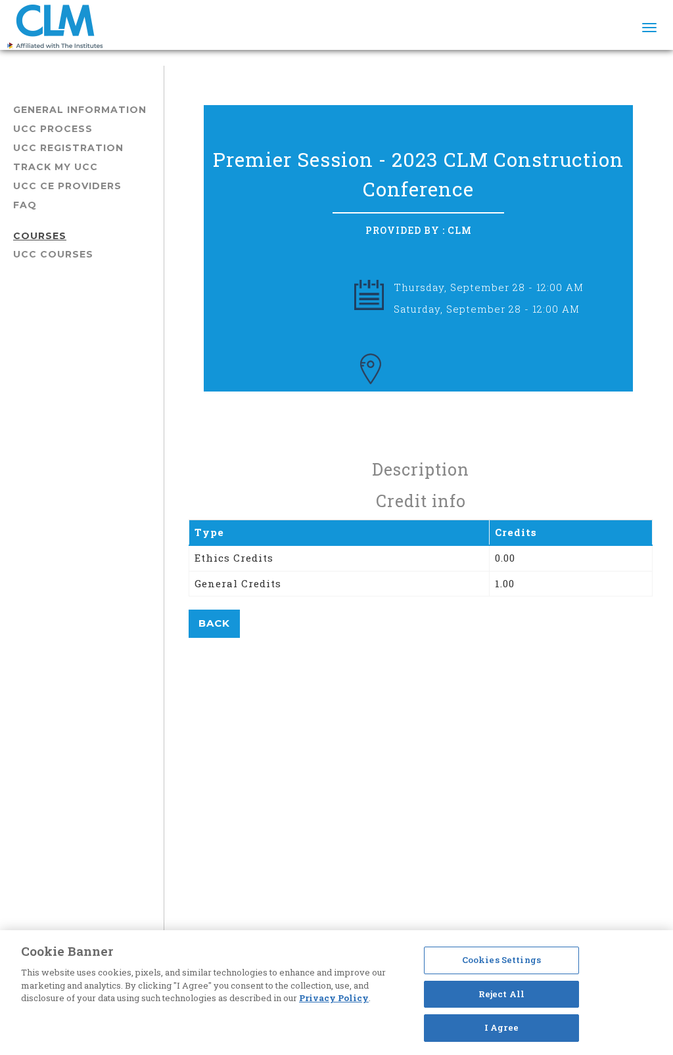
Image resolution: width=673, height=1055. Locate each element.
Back (214, 623)
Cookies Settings (501, 960)
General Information (80, 109)
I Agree (501, 1027)
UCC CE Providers (67, 186)
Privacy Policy (334, 998)
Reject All (501, 994)
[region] (336, 992)
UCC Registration (68, 147)
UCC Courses (53, 254)
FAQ (25, 205)
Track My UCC (55, 166)
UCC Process (53, 128)
